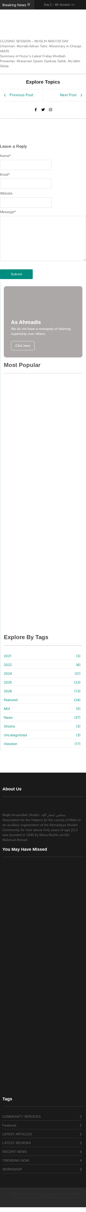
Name (5, 155)
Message (8, 212)
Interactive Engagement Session (37, 526)
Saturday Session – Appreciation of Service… (40, 591)
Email (5, 174)
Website (6, 193)
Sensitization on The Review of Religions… (35, 624)
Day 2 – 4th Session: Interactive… (38, 438)
